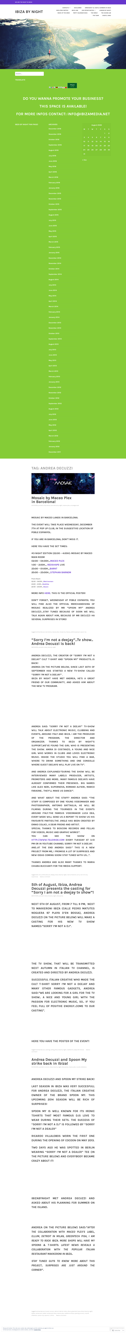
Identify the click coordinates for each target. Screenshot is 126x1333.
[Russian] (54, 88)
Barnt (53, 568)
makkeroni (70, 1050)
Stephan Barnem (60, 572)
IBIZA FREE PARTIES (62, 10)
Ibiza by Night (29, 11)
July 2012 (52, 414)
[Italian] (52, 88)
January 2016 (54, 188)
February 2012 (54, 441)
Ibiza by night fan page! (26, 124)
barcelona (47, 505)
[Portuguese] (61, 88)
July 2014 (52, 285)
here (47, 593)
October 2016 (54, 139)
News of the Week (64, 13)
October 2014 (54, 269)
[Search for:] (29, 74)
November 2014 (55, 263)
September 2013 (55, 339)
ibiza (45, 647)
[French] (59, 88)
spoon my (83, 632)
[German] (57, 88)
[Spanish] (50, 88)
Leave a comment (45, 877)
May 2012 (52, 425)
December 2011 (55, 452)
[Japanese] (63, 88)
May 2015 (52, 231)
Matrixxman (48, 581)
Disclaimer (77, 8)
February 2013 (54, 377)
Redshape (53, 564)
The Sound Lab (106, 13)
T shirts (52, 1315)
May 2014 (52, 296)
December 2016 (55, 129)
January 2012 (54, 447)
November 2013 (55, 328)
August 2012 (53, 409)
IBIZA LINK (75, 10)
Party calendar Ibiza (80, 13)
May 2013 (52, 360)
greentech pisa (76, 1311)
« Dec (84, 160)
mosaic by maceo (64, 632)
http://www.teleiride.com (47, 839)
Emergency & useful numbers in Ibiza (98, 8)
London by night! (105, 10)
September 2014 (55, 274)
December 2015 (55, 193)
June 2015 (53, 226)
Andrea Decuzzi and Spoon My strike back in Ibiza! (59, 1061)
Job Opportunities (88, 10)
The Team (96, 15)
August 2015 (53, 215)
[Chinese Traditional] (66, 88)
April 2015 (53, 237)
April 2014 (53, 301)
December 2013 (55, 323)
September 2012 (55, 403)
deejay (53, 875)
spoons (46, 1315)
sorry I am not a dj (82, 875)
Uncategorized (74, 505)
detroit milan (63, 1311)
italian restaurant (36, 1313)
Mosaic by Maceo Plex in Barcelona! (51, 500)
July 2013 (52, 350)
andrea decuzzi (40, 632)
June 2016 (53, 161)
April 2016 (53, 172)
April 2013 (53, 366)
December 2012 (55, 387)
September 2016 (55, 145)
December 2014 (55, 258)
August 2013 (53, 344)
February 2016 (54, 183)
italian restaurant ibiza (49, 1313)
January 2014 (54, 317)
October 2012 (54, 398)
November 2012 (55, 393)
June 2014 (53, 290)
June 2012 (53, 420)
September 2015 (55, 210)
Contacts (65, 8)
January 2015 (54, 253)
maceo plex (66, 505)
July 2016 (52, 156)
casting (47, 1050)
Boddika (45, 584)
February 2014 (54, 312)
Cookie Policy (37, 1329)
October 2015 (54, 204)
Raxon (45, 587)
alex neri (38, 875)
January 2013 (54, 382)
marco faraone (71, 875)
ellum (69, 1311)
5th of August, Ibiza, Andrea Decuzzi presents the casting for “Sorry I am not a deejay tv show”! (62, 888)
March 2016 (53, 177)
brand (47, 1311)
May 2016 (52, 166)
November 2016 (55, 134)
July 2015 (52, 220)
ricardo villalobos (81, 1067)
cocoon (47, 1067)
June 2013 (53, 355)
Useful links (106, 15)
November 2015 (55, 199)
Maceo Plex (57, 560)
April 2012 (53, 430)
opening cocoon (79, 1313)
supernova (34, 877)
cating (52, 1050)
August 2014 (54, 280)
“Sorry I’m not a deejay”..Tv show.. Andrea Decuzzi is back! (62, 641)
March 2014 (53, 306)
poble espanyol (75, 632)
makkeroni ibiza (69, 1313)
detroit (57, 1311)
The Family (94, 13)
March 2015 (53, 242)
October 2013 (54, 333)
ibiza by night (52, 647)
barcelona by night (56, 505)
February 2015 (54, 247)
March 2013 (53, 371)
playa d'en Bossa (79, 1050)
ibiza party (60, 896)
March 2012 (53, 436)
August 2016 (53, 150)
